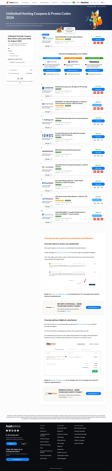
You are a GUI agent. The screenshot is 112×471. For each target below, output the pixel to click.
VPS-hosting (60, 443)
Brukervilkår (43, 458)
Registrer (11, 443)
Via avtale (98, 39)
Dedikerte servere (62, 452)
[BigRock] (51, 393)
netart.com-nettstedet (63, 252)
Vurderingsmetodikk (91, 6)
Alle (11, 51)
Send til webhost (44, 441)
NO (104, 2)
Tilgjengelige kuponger (51, 74)
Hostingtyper (25, 2)
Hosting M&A (16, 459)
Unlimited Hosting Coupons (17, 62)
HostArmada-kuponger (80, 434)
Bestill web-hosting (45, 444)
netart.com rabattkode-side (59, 294)
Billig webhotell (61, 440)
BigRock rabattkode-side (58, 380)
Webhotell (60, 431)
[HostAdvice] (12, 2)
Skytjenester (60, 449)
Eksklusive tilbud (14, 55)
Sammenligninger (44, 2)
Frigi (41, 448)
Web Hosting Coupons (80, 428)
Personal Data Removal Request (46, 451)
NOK (96, 2)
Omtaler (34, 2)
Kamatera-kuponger (79, 431)
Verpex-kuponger (79, 443)
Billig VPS (59, 446)
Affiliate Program (44, 438)
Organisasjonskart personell (45, 434)
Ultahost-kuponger (79, 440)
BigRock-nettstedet (82, 324)
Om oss (42, 428)
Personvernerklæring (45, 455)
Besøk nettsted (92, 307)
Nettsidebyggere (61, 458)
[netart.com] (50, 307)
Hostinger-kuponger (79, 437)
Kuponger (12, 53)
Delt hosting (60, 437)
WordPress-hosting (62, 434)
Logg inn (23, 443)
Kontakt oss (43, 431)
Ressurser (54, 2)
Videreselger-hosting (62, 455)
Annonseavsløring (101, 6)
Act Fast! (68, 311)
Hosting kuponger (68, 2)
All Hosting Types (62, 428)
